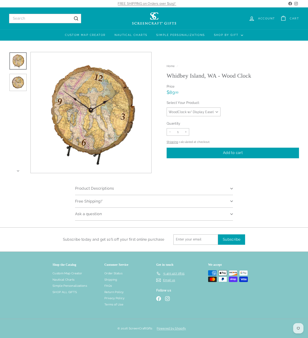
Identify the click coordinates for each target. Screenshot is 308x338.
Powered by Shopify (171, 328)
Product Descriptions (94, 188)
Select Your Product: (183, 103)
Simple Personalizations (180, 35)
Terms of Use (113, 304)
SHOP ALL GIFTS (65, 292)
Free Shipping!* (89, 201)
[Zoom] (91, 112)
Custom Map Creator (85, 35)
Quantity (173, 123)
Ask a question (88, 214)
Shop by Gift (227, 35)
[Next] (18, 169)
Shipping (172, 142)
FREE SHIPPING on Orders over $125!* (147, 3)
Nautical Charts (131, 35)
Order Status (113, 273)
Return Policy (114, 292)
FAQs (108, 285)
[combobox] (45, 18)
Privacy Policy (114, 298)
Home (171, 66)
